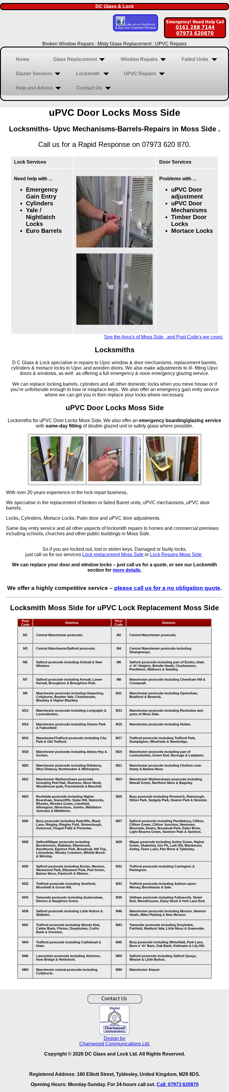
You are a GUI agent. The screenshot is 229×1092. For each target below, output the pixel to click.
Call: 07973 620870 (178, 1084)
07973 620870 (195, 33)
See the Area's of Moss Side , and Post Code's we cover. (163, 336)
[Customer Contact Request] (114, 1002)
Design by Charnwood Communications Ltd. (114, 1041)
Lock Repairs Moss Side (176, 554)
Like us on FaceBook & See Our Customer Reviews (135, 26)
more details (126, 570)
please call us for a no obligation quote (167, 588)
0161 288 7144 (195, 27)
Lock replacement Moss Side (113, 554)
